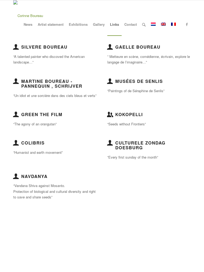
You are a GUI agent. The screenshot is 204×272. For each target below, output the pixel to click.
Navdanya (34, 176)
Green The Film (41, 114)
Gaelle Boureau (137, 47)
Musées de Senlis (139, 81)
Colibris (33, 143)
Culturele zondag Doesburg (140, 145)
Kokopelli (129, 114)
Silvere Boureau (44, 47)
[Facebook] (187, 24)
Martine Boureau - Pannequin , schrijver (51, 83)
